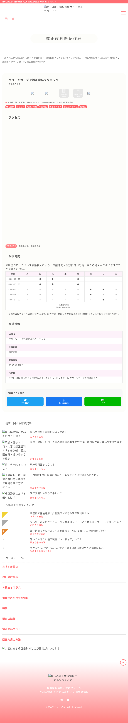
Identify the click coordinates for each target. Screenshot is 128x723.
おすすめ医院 (10, 566)
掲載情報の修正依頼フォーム (64, 688)
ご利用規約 (46, 692)
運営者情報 (82, 692)
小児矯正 (43, 107)
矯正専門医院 (55, 107)
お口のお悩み (10, 577)
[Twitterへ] (68, 699)
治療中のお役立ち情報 (15, 598)
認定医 (83, 107)
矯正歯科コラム (11, 629)
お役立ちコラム (11, 587)
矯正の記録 (8, 619)
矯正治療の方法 (11, 639)
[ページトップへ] (123, 662)
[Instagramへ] (61, 699)
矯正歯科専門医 (71, 107)
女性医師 (21, 107)
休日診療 (10, 107)
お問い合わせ (64, 692)
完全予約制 (32, 107)
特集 (5, 608)
